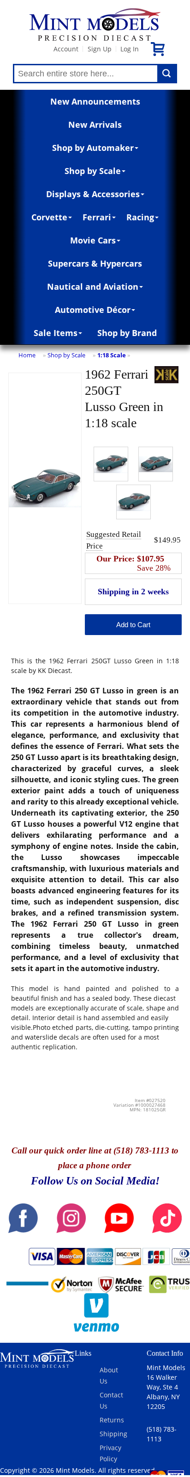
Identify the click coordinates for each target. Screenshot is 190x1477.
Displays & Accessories (93, 193)
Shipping (113, 1433)
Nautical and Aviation (92, 286)
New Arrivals (95, 124)
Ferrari (97, 217)
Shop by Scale (93, 170)
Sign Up (100, 48)
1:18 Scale (111, 355)
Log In (129, 48)
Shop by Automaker (93, 147)
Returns (112, 1419)
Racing (140, 217)
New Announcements (95, 101)
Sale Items (55, 332)
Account (65, 48)
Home (27, 355)
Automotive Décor (93, 309)
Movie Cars (93, 240)
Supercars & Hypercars (95, 263)
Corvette (49, 217)
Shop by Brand (127, 332)
